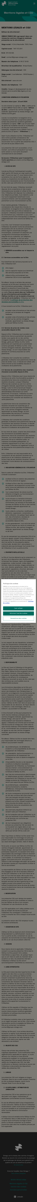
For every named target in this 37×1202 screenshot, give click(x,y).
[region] (18, 601)
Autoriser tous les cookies (18, 613)
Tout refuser (18, 608)
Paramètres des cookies (18, 618)
